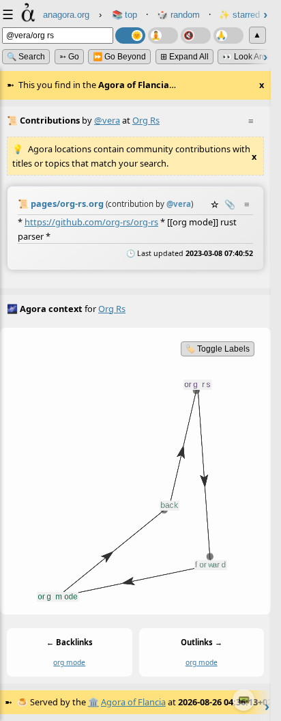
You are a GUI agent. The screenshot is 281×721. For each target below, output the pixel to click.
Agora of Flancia (133, 702)
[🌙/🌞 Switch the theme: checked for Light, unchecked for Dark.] (130, 35)
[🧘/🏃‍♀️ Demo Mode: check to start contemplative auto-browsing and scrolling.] (163, 35)
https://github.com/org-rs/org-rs (91, 222)
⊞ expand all (184, 57)
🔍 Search (26, 57)
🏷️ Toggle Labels (218, 349)
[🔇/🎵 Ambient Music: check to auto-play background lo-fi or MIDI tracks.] (196, 35)
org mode (69, 662)
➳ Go (69, 57)
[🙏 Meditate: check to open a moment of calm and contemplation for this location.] (228, 35)
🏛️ (93, 702)
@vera (107, 120)
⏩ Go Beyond (119, 57)
